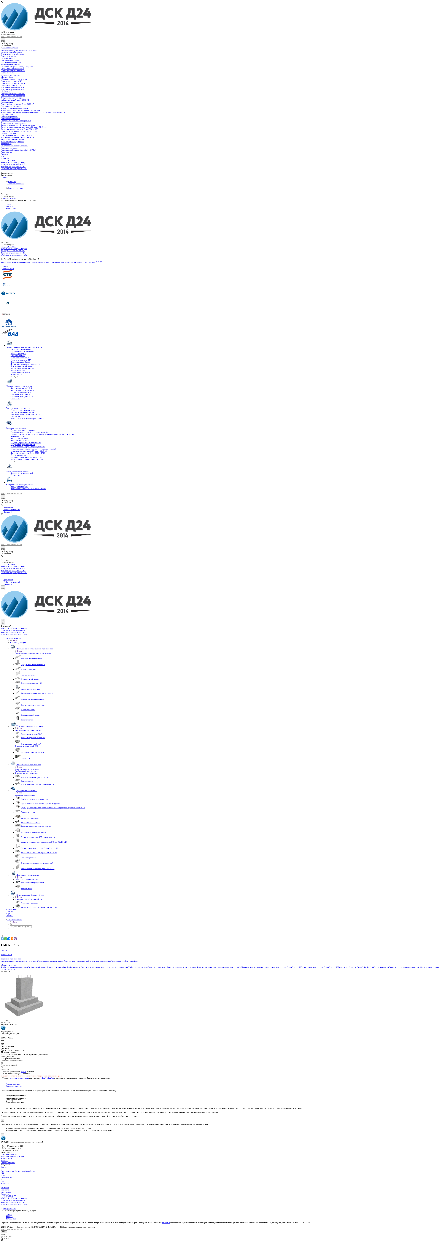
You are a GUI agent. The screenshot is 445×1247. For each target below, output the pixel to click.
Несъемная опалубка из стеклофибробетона (18, 1171)
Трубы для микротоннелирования (14, 967)
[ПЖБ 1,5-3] (24, 1018)
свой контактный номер (19, 1078)
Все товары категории (10, 1154)
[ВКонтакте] (8, 938)
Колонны (4, 1161)
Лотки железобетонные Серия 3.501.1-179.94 (356, 967)
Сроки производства (14, 1086)
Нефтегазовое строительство (26, 879)
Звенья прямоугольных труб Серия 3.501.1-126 (319, 967)
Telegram (13, 167)
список (23, 1072)
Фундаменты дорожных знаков (209, 967)
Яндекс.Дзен (11, 208)
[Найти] (3, 39)
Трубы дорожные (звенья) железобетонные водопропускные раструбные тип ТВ (99, 967)
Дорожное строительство (25, 795)
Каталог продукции (18, 643)
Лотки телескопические (157, 967)
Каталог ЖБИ (6, 1159)
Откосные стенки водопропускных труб (405, 967)
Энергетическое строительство (27, 769)
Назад (15, 640)
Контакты (5, 1188)
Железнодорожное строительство (28, 730)
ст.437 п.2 (166, 1223)
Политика (5, 1194)
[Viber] (15, 938)
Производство (6, 1177)
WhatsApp (14, 169)
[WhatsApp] (5, 938)
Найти (4, 1232)
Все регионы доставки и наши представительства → (21, 1103)
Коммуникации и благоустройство (28, 899)
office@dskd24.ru (13, 165)
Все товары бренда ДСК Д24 (12, 1156)
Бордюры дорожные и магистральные (182, 967)
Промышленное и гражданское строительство (33, 653)
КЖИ (3, 1173)
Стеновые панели (8, 1163)
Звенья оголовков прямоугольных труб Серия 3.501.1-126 (278, 967)
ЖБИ (3, 1175)
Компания (5, 1184)
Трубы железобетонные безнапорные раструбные (47, 967)
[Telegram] (2, 938)
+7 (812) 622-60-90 (9, 160)
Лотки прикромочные (139, 967)
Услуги (3, 1167)
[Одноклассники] (12, 938)
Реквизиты (5, 1190)
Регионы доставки (13, 1084)
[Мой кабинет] (2, 577)
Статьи (3, 1181)
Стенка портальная (381, 967)
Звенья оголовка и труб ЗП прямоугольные (238, 967)
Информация (6, 1192)
